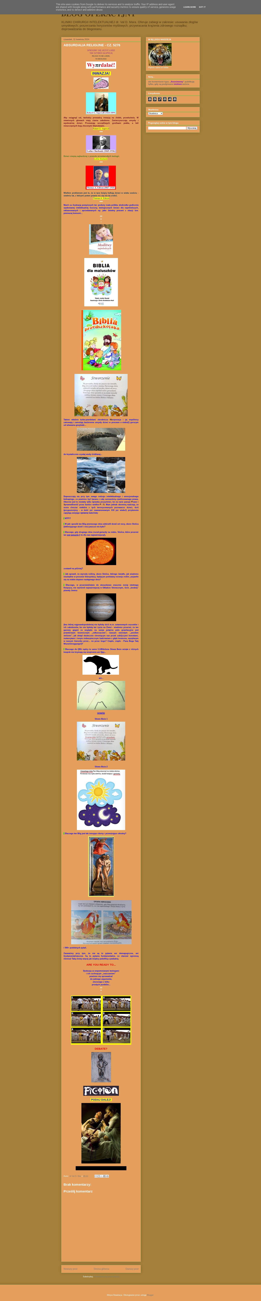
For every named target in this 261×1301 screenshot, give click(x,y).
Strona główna (101, 1269)
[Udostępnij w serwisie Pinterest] (107, 1176)
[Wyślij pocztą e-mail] (95, 1176)
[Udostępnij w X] (101, 1176)
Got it (202, 7)
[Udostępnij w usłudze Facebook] (104, 1176)
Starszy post (132, 1269)
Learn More (189, 7)
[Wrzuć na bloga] (98, 1176)
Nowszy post (70, 1269)
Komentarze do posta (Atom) (106, 1276)
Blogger (150, 1295)
